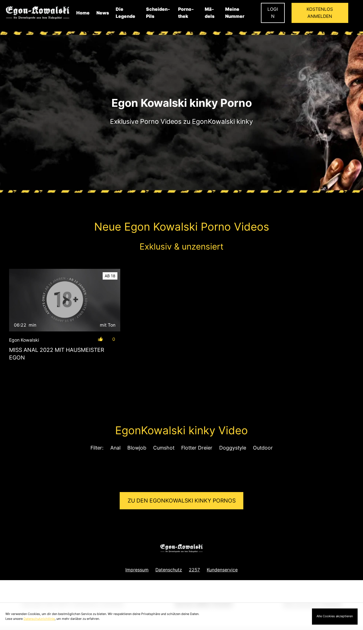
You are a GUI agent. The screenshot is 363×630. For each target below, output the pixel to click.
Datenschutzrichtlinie (39, 619)
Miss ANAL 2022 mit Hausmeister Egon (56, 353)
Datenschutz (168, 569)
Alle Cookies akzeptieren (334, 616)
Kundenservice (222, 569)
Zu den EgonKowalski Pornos (182, 500)
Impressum (137, 569)
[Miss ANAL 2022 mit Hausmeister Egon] (64, 300)
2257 (194, 569)
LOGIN (272, 13)
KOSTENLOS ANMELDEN (320, 13)
